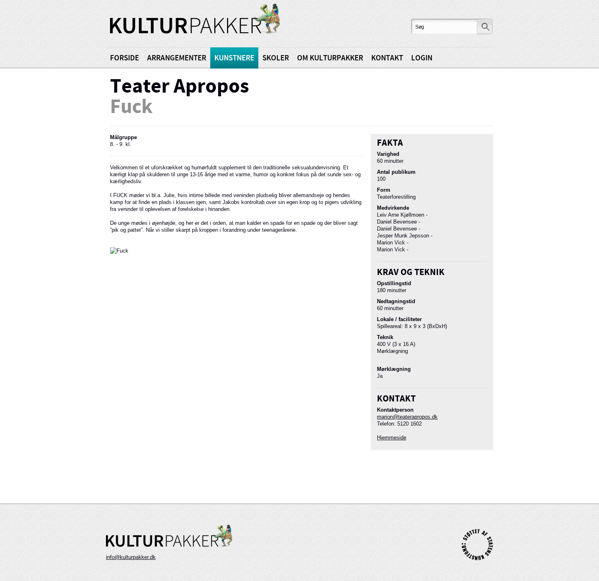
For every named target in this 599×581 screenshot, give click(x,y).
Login (421, 58)
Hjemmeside (391, 438)
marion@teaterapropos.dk (407, 417)
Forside (124, 58)
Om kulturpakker (330, 58)
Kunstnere (234, 58)
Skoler (275, 58)
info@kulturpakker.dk (131, 557)
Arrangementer (176, 58)
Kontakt (387, 58)
